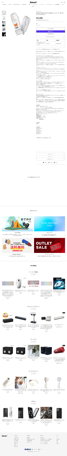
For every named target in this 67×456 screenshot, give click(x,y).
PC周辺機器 (57, 4)
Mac (30, 4)
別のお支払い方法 (51, 33)
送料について (51, 156)
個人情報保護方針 (29, 440)
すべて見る (33, 274)
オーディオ (35, 4)
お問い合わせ (16, 446)
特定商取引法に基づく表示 (31, 439)
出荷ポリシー (16, 443)
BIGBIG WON (38, 11)
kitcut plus (42, 437)
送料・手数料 (16, 440)
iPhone (5, 4)
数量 (37, 23)
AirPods (24, 4)
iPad (10, 4)
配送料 (39, 20)
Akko (33, 6)
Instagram (58, 439)
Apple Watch (16, 4)
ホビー (63, 4)
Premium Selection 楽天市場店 (45, 440)
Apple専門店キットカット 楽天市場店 (45, 439)
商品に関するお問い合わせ (50, 36)
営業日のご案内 (16, 439)
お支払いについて (50, 154)
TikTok (58, 443)
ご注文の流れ (16, 437)
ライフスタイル (49, 4)
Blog (57, 440)
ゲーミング (42, 4)
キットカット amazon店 (44, 443)
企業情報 (28, 437)
